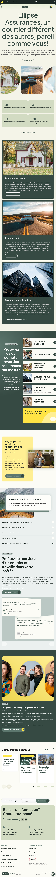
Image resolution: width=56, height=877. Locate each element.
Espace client (33, 855)
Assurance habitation (13, 194)
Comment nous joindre (11, 819)
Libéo (39, 874)
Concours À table (6, 855)
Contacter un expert (13, 476)
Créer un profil (33, 852)
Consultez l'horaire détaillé (9, 834)
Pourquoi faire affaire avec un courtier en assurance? (17, 522)
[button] (54, 1)
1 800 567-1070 (8, 830)
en (54, 7)
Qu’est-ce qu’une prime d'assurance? (13, 527)
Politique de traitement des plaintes (11, 863)
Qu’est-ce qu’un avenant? (10, 538)
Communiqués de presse (8, 848)
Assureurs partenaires (7, 866)
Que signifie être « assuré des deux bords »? (15, 543)
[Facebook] (22, 819)
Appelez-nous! (28, 60)
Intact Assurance (36, 864)
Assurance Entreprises (46, 92)
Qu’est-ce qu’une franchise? (10, 533)
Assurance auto (17, 68)
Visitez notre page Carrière (12, 729)
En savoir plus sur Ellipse (28, 132)
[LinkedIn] (26, 819)
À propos (3, 852)
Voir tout (49, 749)
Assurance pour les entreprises (16, 319)
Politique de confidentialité (9, 859)
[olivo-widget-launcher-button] (53, 874)
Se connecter (33, 848)
